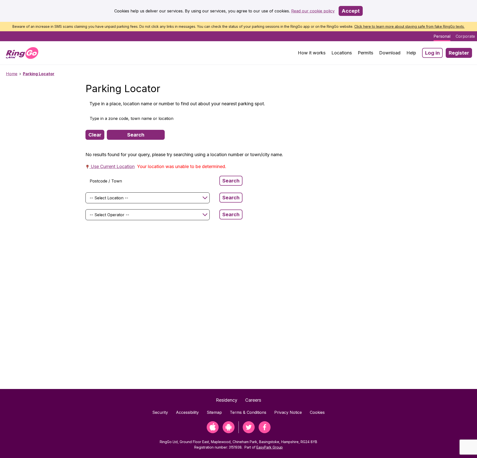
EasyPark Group (269, 447)
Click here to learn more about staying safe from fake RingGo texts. (409, 26)
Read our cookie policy (313, 10)
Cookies (317, 412)
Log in (432, 53)
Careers (253, 400)
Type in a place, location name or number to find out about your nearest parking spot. (177, 103)
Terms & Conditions (248, 412)
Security (160, 412)
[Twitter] (249, 431)
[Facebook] (265, 431)
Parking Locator (38, 73)
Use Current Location (112, 166)
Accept (351, 11)
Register (459, 53)
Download (389, 52)
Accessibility (187, 412)
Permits (365, 52)
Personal (442, 36)
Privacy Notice (288, 412)
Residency (226, 400)
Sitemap (214, 412)
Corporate (465, 36)
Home (11, 73)
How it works (311, 52)
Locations (341, 52)
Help (411, 52)
